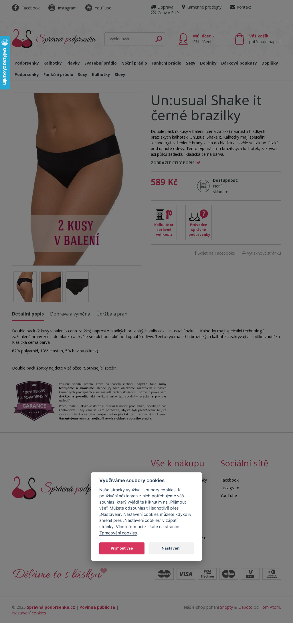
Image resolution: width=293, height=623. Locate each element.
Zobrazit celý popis (173, 162)
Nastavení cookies (29, 613)
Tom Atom (270, 607)
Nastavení (171, 548)
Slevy (120, 74)
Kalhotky (52, 63)
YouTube (102, 8)
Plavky (73, 63)
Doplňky (208, 63)
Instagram (67, 8)
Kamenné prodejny (203, 7)
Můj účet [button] (202, 38)
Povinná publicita (97, 607)
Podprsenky (27, 63)
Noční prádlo (134, 63)
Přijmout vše (122, 548)
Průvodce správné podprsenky (199, 229)
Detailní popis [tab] (28, 314)
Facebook (30, 8)
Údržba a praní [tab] (112, 314)
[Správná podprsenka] (62, 487)
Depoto (245, 607)
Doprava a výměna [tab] (70, 314)
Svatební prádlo (100, 63)
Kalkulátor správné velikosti (164, 229)
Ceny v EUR (168, 12)
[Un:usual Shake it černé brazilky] (77, 179)
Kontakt (244, 7)
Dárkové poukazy (239, 63)
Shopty (226, 607)
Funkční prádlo (166, 63)
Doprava (165, 7)
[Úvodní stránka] (54, 37)
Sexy (190, 63)
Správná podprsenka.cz (51, 607)
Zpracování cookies (118, 532)
